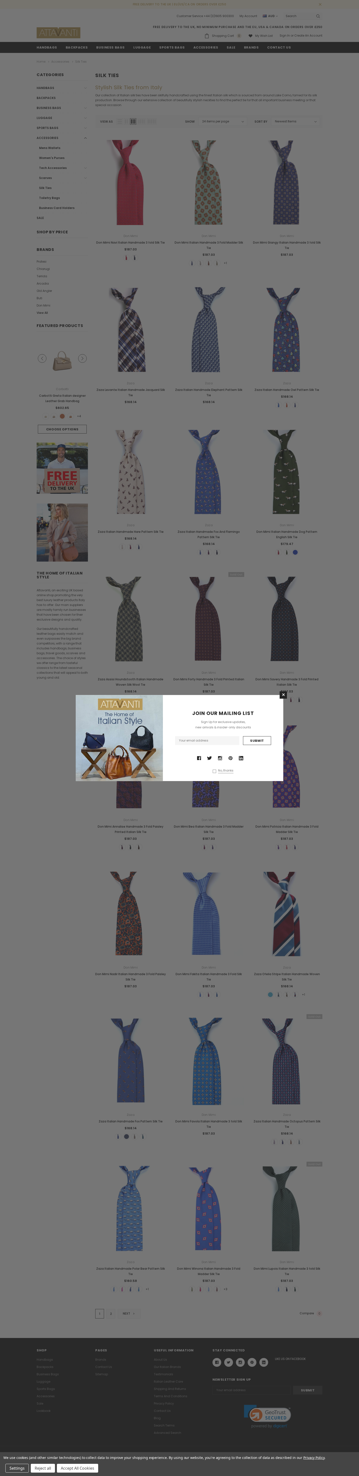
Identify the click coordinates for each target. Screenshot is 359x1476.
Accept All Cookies (77, 1468)
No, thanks (225, 770)
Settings (17, 1468)
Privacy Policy (314, 1457)
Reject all (43, 1468)
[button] (283, 695)
